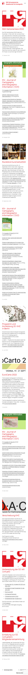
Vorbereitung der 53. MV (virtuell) (13, 570)
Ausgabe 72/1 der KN (9, 442)
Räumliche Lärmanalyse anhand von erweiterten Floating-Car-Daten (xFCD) (12, 480)
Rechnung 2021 (9, 592)
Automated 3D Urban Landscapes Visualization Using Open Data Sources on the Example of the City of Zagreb (13, 269)
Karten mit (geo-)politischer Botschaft (12, 238)
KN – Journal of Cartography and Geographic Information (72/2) (10, 211)
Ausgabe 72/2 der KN (9, 233)
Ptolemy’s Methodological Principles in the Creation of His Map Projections (13, 243)
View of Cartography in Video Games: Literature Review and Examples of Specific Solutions (11, 254)
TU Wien (17, 392)
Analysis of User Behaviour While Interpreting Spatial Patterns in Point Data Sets (13, 118)
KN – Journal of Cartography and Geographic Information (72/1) (10, 435)
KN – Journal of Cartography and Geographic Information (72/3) (10, 83)
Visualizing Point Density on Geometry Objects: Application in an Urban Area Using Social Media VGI (13, 101)
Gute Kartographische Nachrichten (11, 485)
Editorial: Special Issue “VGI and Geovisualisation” (10, 95)
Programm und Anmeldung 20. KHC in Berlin (11, 326)
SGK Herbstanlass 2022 (13, 29)
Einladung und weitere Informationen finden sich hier (13, 654)
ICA (17, 391)
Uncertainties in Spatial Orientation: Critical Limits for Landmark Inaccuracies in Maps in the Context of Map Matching (13, 125)
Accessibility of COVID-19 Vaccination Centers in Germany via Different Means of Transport (14, 466)
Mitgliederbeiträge (10, 598)
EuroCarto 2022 (9, 375)
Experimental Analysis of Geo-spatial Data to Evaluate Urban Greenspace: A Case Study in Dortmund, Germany (13, 276)
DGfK (8, 396)
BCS (9, 397)
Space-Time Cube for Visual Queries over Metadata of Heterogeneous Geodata (12, 459)
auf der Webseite (12, 183)
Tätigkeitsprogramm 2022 (11, 596)
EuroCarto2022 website (10, 403)
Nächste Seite (21, 673)
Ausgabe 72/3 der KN (9, 90)
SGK (23, 396)
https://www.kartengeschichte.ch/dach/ (12, 539)
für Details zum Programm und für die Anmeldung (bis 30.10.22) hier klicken (13, 42)
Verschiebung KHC (10, 515)
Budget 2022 (18, 598)
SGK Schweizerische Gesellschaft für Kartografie (14, 3)
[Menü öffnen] (25, 3)
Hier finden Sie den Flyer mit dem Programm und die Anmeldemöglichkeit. (13, 345)
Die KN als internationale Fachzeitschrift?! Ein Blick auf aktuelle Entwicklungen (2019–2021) (13, 447)
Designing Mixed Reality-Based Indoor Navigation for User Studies (11, 262)
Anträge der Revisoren (10, 594)
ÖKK (17, 396)
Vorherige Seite (7, 670)
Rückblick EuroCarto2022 (14, 162)
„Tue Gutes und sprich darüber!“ (10, 132)
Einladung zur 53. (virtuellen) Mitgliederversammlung (13, 637)
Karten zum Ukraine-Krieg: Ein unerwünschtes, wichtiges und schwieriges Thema (14, 293)
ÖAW (19, 394)
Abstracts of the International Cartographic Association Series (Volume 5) (13, 179)
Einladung (9, 576)
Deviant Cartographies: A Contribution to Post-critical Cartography (12, 247)
